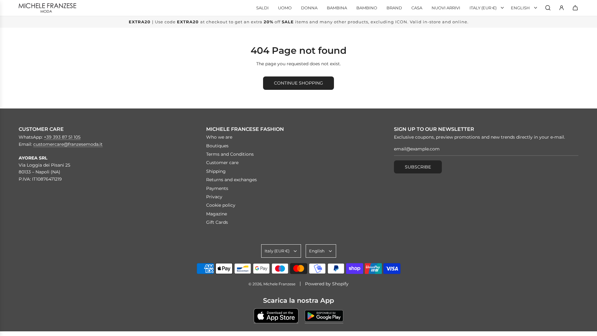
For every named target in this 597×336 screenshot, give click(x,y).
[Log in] (561, 8)
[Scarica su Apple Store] (276, 315)
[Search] (548, 8)
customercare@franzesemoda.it (68, 144)
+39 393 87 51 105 (62, 137)
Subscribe (418, 167)
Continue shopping (298, 83)
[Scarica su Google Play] (324, 315)
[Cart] (575, 8)
